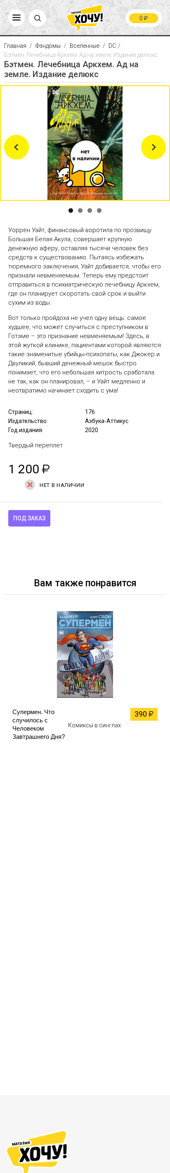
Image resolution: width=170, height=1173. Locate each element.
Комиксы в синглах (94, 725)
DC (112, 45)
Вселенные (84, 45)
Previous (16, 147)
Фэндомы (48, 45)
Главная (16, 45)
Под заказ (29, 518)
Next (153, 147)
